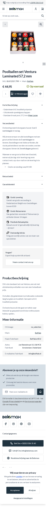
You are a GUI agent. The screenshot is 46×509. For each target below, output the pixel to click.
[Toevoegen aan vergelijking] (40, 94)
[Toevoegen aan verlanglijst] (32, 94)
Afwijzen (32, 490)
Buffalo (30, 81)
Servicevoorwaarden (33, 401)
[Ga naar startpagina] (16, 9)
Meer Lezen (33, 115)
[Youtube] (29, 424)
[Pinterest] (21, 424)
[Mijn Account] (35, 8)
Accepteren (15, 490)
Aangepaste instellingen (23, 498)
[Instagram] (13, 424)
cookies (19, 476)
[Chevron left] (5, 24)
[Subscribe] (40, 392)
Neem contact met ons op (23, 262)
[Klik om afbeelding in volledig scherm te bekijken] (41, 24)
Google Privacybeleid (11, 401)
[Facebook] (5, 424)
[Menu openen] (3, 8)
